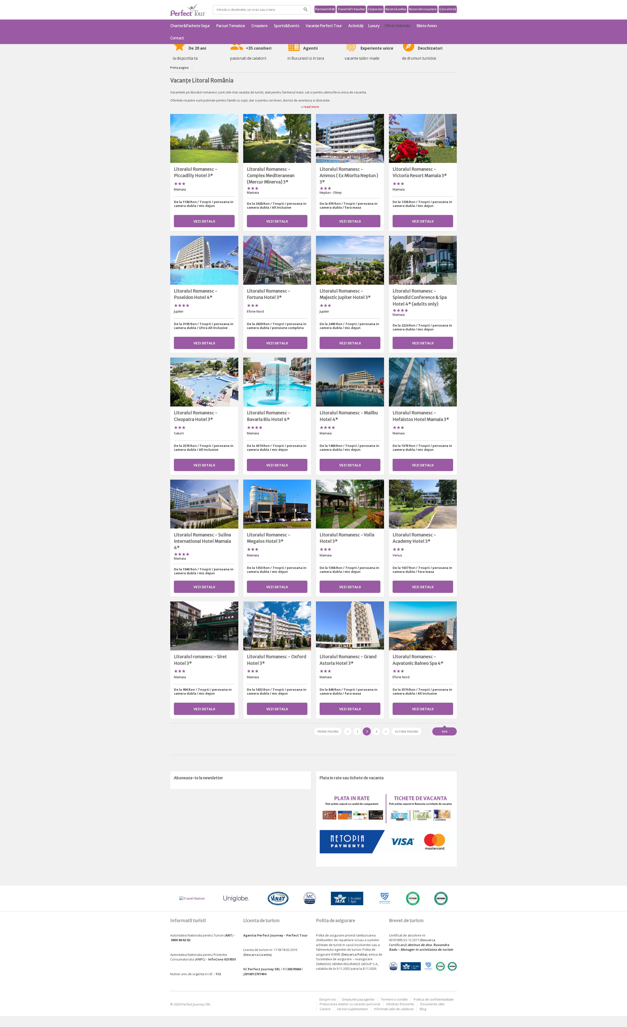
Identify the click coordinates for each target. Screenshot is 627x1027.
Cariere (325, 1009)
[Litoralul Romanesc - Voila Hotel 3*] (350, 504)
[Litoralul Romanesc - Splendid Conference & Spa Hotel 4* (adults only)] (423, 260)
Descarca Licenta (257, 954)
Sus (444, 731)
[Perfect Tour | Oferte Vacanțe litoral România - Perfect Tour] (187, 10)
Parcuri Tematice (230, 25)
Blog (423, 1009)
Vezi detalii (204, 221)
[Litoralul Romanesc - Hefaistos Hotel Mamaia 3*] (423, 382)
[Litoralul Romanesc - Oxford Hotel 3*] (277, 625)
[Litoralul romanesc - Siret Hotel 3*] (204, 625)
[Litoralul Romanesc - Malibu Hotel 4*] (350, 382)
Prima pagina (179, 68)
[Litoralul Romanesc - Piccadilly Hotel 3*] (204, 138)
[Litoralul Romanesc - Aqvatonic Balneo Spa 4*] (423, 625)
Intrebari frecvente (400, 1004)
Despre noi (327, 999)
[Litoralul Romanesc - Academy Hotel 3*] (423, 504)
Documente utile (432, 1004)
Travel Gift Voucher (351, 9)
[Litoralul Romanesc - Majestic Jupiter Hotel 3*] (350, 260)
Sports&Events (286, 25)
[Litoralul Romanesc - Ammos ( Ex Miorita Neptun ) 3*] (350, 138)
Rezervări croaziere (423, 9)
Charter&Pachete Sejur (190, 25)
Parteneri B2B (325, 9)
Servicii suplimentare (352, 1009)
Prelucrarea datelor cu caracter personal (350, 1004)
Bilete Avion (427, 25)
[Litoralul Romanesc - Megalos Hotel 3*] (277, 504)
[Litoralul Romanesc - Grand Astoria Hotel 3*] (350, 625)
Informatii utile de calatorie (394, 1009)
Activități (355, 25)
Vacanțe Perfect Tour (324, 25)
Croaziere (259, 25)
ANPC (200, 959)
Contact (177, 38)
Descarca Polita (354, 954)
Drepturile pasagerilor (358, 999)
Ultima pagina (406, 731)
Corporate (375, 9)
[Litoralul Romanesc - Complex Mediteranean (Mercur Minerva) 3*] (277, 138)
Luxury (374, 25)
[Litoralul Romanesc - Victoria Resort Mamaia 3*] (423, 138)
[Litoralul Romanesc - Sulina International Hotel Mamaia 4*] (204, 504)
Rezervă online (396, 9)
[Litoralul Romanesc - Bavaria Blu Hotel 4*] (277, 382)
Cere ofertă (447, 9)
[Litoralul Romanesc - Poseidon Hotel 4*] (204, 260)
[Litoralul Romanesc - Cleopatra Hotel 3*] (204, 382)
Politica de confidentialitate (434, 999)
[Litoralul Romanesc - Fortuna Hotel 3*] (277, 260)
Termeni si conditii (394, 999)
